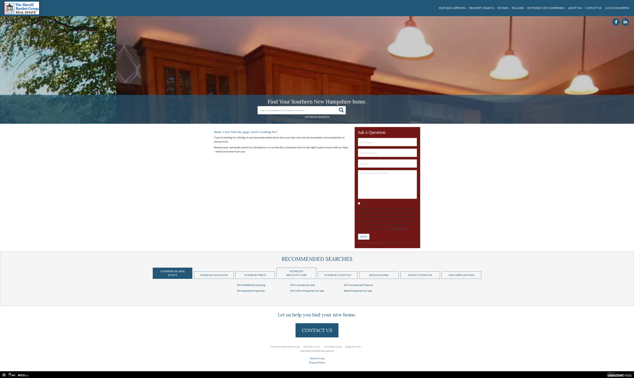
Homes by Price (255, 275)
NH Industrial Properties (251, 290)
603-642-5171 (311, 346)
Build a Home (378, 275)
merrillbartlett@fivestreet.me (317, 350)
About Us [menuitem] (574, 8)
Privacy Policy (398, 228)
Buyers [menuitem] (502, 8)
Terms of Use (317, 358)
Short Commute (420, 275)
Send (363, 236)
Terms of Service (404, 243)
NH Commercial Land (302, 284)
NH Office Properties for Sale (307, 290)
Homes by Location (214, 275)
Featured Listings (461, 275)
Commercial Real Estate (172, 273)
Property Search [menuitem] (481, 8)
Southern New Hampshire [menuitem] (545, 8)
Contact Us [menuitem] (593, 8)
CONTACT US (317, 330)
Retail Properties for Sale (358, 290)
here (264, 147)
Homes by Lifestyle (337, 275)
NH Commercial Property (358, 284)
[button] (341, 110)
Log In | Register (617, 8)
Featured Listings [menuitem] (452, 8)
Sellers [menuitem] (517, 8)
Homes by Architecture (296, 273)
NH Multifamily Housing (251, 284)
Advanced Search (316, 116)
